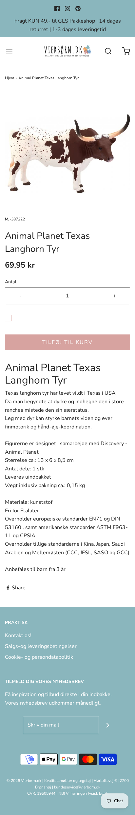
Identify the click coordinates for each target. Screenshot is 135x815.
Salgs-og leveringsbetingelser (41, 646)
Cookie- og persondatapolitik (39, 657)
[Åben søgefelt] (108, 51)
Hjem (9, 78)
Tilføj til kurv (67, 342)
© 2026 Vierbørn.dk (24, 780)
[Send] (108, 725)
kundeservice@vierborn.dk (77, 787)
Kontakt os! (18, 635)
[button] (67, 153)
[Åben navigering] (9, 51)
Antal (10, 281)
